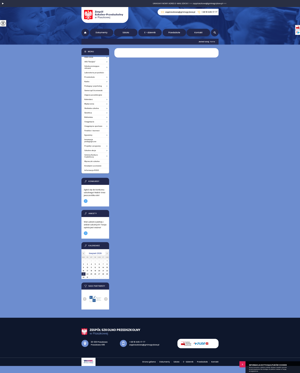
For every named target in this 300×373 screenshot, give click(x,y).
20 (99, 271)
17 (87, 271)
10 (87, 267)
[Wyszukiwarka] (215, 32)
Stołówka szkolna (91, 108)
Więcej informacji (86, 201)
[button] (3, 3)
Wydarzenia (89, 104)
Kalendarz (88, 99)
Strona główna (85, 32)
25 (91, 274)
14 (103, 267)
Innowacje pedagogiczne (90, 140)
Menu (91, 51)
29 (107, 274)
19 (95, 271)
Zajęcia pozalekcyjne (93, 95)
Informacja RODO (91, 170)
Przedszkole (174, 32)
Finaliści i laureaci (92, 131)
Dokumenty (101, 32)
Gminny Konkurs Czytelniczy (91, 156)
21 (103, 271)
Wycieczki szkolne (92, 161)
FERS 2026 (88, 57)
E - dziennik (150, 32)
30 (83, 277)
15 (107, 267)
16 (83, 271)
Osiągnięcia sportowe (93, 126)
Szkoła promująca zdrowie (91, 67)
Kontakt (198, 32)
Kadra (86, 82)
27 (99, 274)
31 (87, 277)
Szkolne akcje (90, 150)
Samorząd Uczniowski (93, 90)
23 (83, 274)
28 (103, 274)
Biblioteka (88, 117)
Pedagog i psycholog (93, 86)
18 (91, 271)
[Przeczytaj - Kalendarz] (98, 246)
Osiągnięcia (89, 122)
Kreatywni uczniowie (92, 166)
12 (95, 267)
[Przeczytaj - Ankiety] (98, 214)
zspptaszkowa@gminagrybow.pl (180, 12)
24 (87, 274)
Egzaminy (88, 135)
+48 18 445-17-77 (209, 12)
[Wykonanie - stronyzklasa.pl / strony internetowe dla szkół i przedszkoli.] (88, 362)
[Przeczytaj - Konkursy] (98, 182)
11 (91, 267)
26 (95, 274)
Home (212, 41)
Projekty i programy (92, 146)
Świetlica (88, 113)
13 (99, 267)
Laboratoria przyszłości (94, 73)
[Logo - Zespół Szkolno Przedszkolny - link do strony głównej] (104, 15)
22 (107, 271)
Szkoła (126, 32)
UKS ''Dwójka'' (89, 62)
